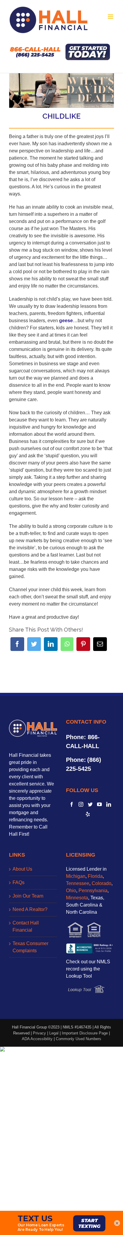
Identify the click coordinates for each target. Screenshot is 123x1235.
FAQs (18, 882)
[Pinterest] (83, 644)
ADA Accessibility (37, 1039)
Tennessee (77, 883)
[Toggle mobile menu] (111, 16)
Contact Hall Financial (26, 926)
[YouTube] (99, 804)
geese (66, 320)
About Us (22, 869)
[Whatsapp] (67, 644)
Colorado (101, 883)
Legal (54, 1033)
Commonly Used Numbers (78, 1039)
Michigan (75, 876)
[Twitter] (34, 644)
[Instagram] (81, 804)
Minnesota (77, 897)
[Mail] (100, 644)
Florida (95, 876)
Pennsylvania (93, 890)
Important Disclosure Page (85, 1033)
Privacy (39, 1033)
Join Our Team (28, 895)
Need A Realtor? (30, 909)
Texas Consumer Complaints (30, 947)
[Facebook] (17, 644)
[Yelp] (87, 814)
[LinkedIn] (51, 644)
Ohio (71, 890)
